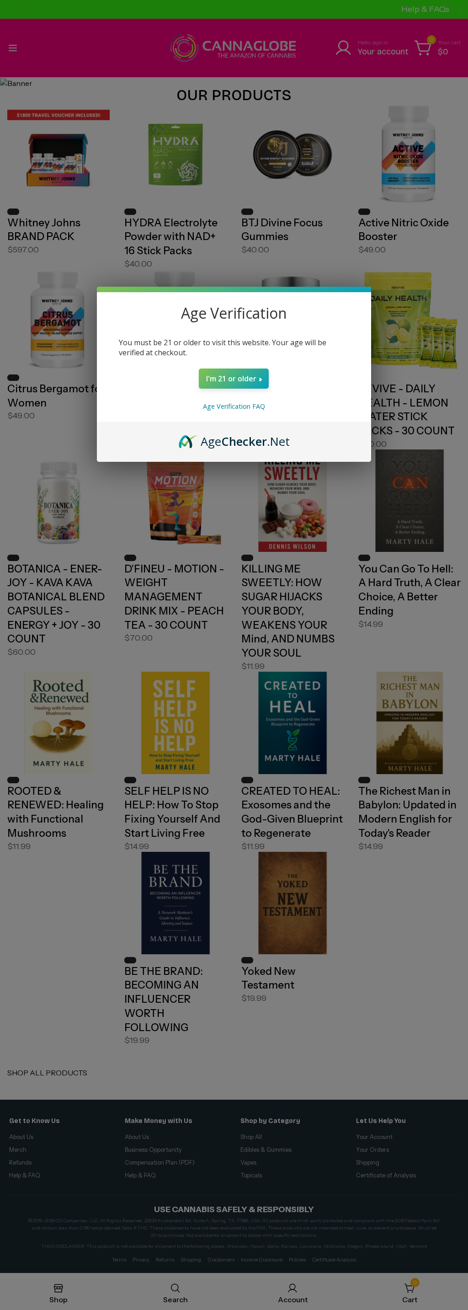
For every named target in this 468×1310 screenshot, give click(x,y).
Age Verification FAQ (234, 406)
